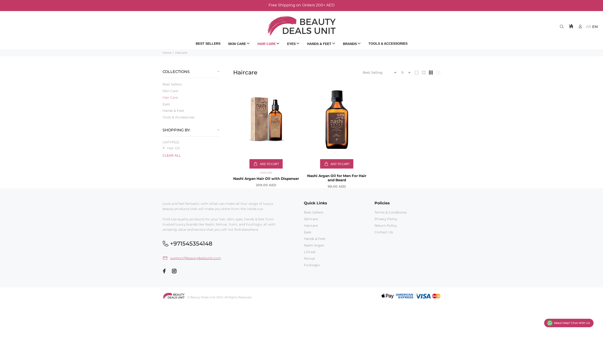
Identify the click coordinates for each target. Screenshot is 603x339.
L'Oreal (309, 252)
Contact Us (384, 232)
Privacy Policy (386, 219)
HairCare (266, 172)
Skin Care (170, 91)
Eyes (166, 104)
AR (588, 26)
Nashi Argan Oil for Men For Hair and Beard (336, 178)
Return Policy (386, 225)
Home (167, 52)
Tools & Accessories (178, 117)
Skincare (311, 219)
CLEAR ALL (172, 155)
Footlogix (312, 265)
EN (595, 26)
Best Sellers (172, 84)
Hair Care (170, 97)
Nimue (309, 258)
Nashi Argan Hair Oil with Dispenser (266, 178)
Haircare (181, 52)
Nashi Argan (314, 245)
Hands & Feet (173, 111)
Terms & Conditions (391, 212)
